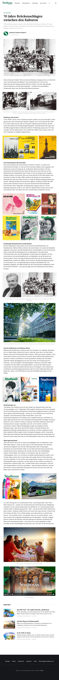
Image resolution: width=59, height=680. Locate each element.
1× (44, 594)
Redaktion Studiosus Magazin (17, 32)
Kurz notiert (43, 3)
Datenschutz (21, 661)
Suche (35, 661)
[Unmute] (47, 594)
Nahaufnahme (26, 3)
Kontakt (14, 661)
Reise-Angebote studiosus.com (46, 661)
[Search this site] (56, 3)
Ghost (42, 670)
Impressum (28, 661)
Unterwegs (35, 3)
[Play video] (29, 581)
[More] (49, 3)
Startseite (17, 3)
